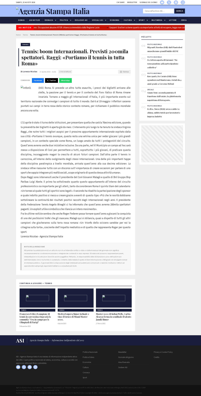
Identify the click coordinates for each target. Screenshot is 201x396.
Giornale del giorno (148, 2)
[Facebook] (176, 2)
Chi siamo (121, 2)
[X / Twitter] (169, 2)
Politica (64, 20)
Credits (156, 357)
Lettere (173, 20)
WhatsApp (65, 80)
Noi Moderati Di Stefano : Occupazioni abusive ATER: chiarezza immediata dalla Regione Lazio (53, 27)
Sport (142, 20)
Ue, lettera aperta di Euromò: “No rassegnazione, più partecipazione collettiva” (162, 64)
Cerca (179, 11)
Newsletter (132, 2)
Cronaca (49, 20)
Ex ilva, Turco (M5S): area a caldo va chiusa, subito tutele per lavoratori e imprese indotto (163, 113)
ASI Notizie (34, 20)
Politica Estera (88, 357)
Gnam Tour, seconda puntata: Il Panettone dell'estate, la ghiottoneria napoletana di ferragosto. (164, 96)
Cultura (128, 20)
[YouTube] (162, 2)
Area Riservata (124, 362)
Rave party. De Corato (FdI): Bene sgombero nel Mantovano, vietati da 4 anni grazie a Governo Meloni (164, 80)
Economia (114, 20)
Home (18, 35)
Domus (21, 20)
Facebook (38, 80)
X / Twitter (51, 80)
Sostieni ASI (122, 367)
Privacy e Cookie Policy (163, 352)
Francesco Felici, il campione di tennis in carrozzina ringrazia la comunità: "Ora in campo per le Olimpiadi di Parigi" (35, 318)
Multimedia (157, 20)
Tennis (25, 35)
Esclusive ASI (81, 20)
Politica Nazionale (90, 352)
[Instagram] (183, 2)
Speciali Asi (97, 20)
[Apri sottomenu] (56, 20)
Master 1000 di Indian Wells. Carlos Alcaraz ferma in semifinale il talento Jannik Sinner (113, 317)
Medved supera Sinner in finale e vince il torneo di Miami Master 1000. (73, 317)
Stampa (126, 72)
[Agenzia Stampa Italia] (52, 11)
